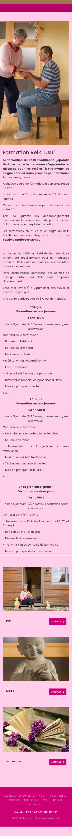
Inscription (56, 795)
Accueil (8, 795)
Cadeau (12, 800)
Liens (56, 800)
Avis (45, 800)
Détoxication (30, 800)
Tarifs (41, 795)
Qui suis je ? (25, 795)
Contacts (34, 804)
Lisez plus (56, 621)
